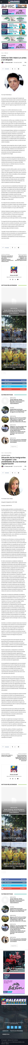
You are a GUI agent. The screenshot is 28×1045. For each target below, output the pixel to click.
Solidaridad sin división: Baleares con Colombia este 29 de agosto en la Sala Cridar (14, 339)
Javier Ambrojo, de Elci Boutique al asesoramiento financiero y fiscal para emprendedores (14, 312)
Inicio (2, 53)
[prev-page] (2, 373)
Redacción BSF (9, 62)
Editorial (6, 53)
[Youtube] (17, 279)
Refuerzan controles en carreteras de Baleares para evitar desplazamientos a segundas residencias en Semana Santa (7, 258)
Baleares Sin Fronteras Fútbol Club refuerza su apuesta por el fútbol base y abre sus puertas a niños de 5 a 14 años (14, 366)
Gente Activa (13, 308)
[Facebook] (10, 279)
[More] (18, 68)
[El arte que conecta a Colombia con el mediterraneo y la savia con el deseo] (5, 440)
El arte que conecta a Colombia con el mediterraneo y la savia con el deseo (18, 441)
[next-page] (5, 373)
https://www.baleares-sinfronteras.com (14, 277)
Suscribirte (23, 389)
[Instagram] (12, 279)
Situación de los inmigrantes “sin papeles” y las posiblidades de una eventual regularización (21, 258)
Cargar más (13, 446)
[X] (15, 279)
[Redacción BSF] (2, 62)
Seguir (24, 383)
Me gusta (23, 380)
